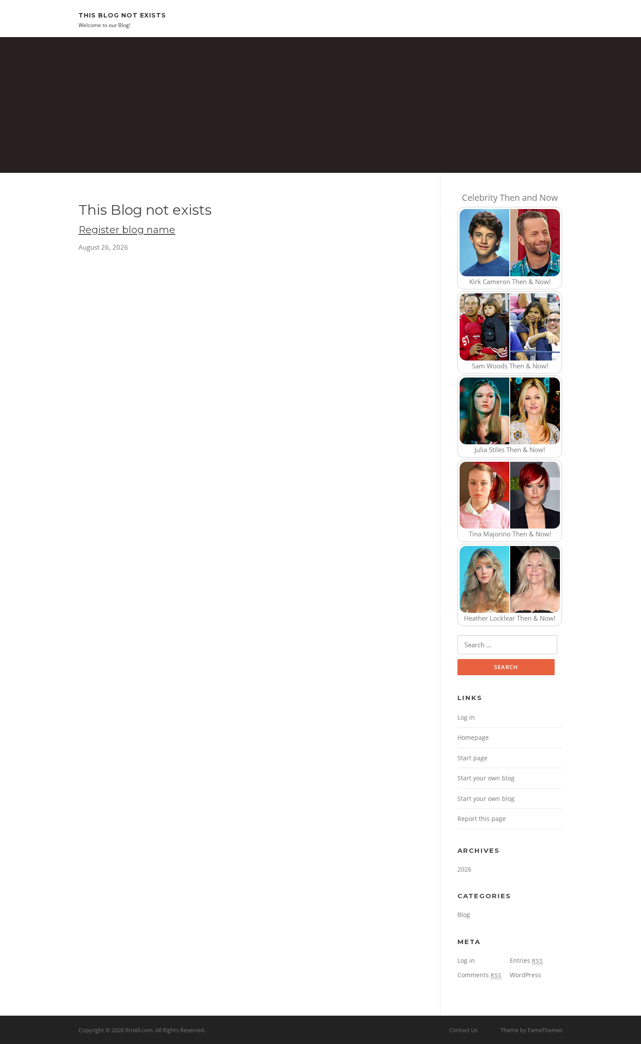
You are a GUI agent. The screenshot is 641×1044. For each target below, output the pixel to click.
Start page (472, 758)
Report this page (481, 818)
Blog (463, 914)
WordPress (525, 975)
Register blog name (126, 230)
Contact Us (463, 1030)
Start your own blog (486, 778)
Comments (479, 975)
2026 (464, 869)
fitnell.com (139, 1030)
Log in (466, 717)
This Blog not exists (122, 15)
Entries (526, 960)
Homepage (473, 737)
